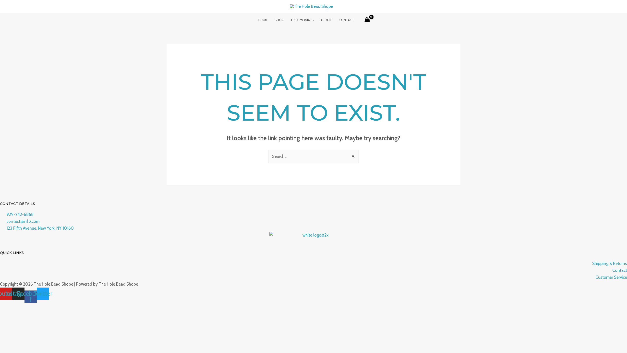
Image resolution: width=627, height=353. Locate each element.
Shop (279, 20)
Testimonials (302, 20)
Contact (346, 20)
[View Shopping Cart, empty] (367, 20)
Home (263, 20)
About (326, 20)
